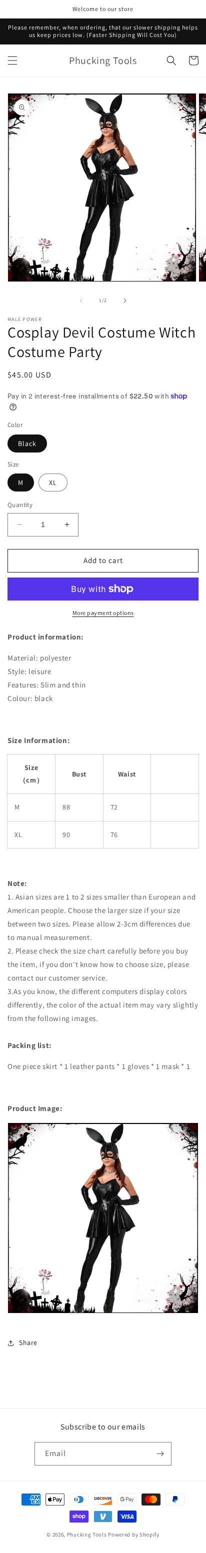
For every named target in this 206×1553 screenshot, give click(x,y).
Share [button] (28, 1342)
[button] (13, 61)
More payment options (103, 612)
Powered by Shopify (134, 1534)
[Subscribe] (160, 1454)
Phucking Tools (87, 1534)
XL (53, 482)
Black (27, 443)
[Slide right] (125, 301)
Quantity (20, 504)
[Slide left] (81, 301)
